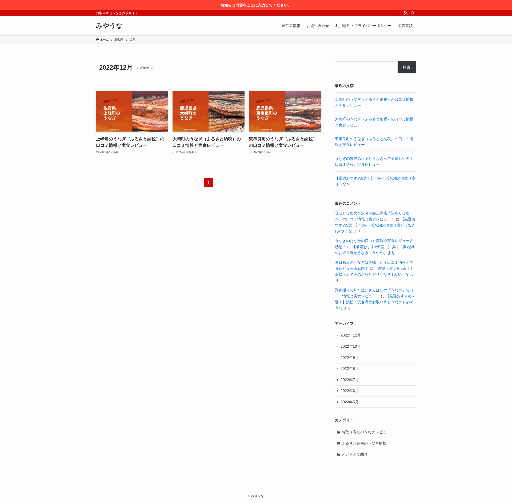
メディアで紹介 (355, 454)
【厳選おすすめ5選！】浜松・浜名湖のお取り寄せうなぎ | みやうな (375, 225)
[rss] (405, 13)
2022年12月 (351, 335)
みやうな (109, 25)
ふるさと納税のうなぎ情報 (364, 443)
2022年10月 (351, 346)
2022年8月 (350, 368)
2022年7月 (350, 380)
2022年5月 (350, 402)
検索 (406, 67)
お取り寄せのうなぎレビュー (366, 432)
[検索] (412, 13)
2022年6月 (350, 391)
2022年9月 (350, 357)
